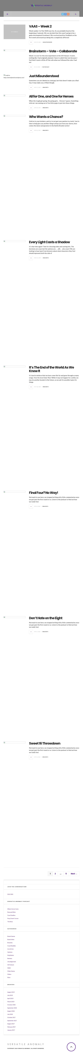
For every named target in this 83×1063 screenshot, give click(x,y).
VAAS (9, 968)
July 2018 (10, 1014)
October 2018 (11, 1004)
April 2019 (10, 998)
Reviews (9, 958)
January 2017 (11, 1030)
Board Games (11, 936)
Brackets (45, 87)
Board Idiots (10, 939)
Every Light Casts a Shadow (49, 242)
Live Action (10, 949)
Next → (74, 873)
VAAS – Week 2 (40, 26)
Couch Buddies (11, 946)
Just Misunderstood (44, 76)
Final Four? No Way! (43, 492)
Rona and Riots (11, 912)
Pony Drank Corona (12, 918)
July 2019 (10, 995)
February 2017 (11, 1027)
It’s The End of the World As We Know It (51, 369)
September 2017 (12, 1020)
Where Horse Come (12, 909)
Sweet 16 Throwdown (44, 743)
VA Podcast (45, 66)
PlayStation (10, 955)
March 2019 (10, 1001)
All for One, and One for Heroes (51, 96)
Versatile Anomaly (25, 1044)
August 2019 (11, 992)
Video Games (11, 971)
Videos (9, 974)
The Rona (10, 921)
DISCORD (10, 894)
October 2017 (11, 1017)
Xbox (8, 977)
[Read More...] (31, 42)
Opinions (9, 952)
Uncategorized (47, 42)
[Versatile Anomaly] (41, 5)
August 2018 (11, 1011)
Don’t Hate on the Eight (45, 618)
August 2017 (11, 1023)
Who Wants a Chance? (46, 116)
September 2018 (12, 1008)
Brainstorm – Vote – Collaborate (53, 51)
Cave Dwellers (11, 915)
